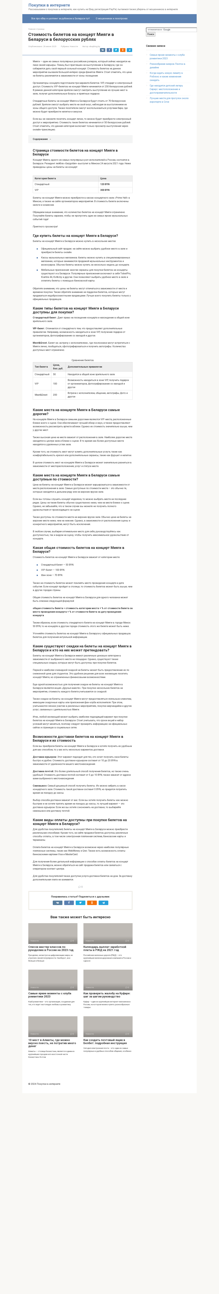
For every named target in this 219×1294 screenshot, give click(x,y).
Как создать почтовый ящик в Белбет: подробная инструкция (105, 1041)
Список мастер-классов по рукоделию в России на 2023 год (50, 948)
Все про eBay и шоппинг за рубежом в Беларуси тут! (60, 18)
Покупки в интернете (49, 5)
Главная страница (36, 29)
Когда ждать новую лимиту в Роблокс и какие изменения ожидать (166, 77)
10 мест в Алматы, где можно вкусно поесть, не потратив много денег (52, 1043)
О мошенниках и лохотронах (112, 18)
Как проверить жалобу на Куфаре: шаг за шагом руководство (106, 995)
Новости (74, 46)
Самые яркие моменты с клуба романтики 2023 (49, 995)
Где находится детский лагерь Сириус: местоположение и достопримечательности (166, 89)
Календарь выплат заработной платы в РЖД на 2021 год (104, 948)
